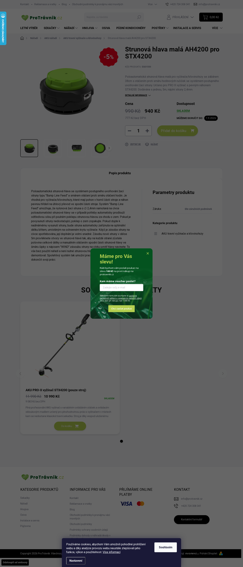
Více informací (111, 552)
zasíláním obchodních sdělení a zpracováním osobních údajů (121, 297)
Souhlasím (165, 547)
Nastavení (75, 560)
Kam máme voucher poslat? (118, 281)
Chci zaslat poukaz (121, 308)
